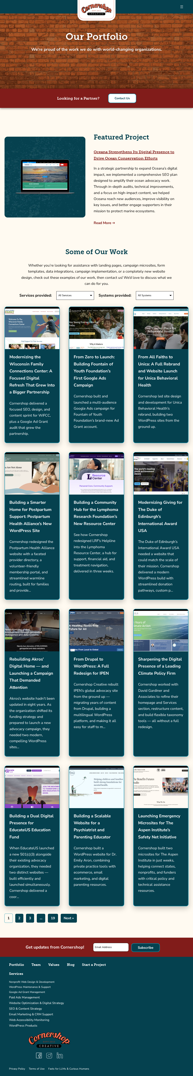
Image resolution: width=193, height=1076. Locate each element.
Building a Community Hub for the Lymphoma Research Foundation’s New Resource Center (96, 513)
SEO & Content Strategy (25, 1009)
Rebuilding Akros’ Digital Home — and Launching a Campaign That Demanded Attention (31, 673)
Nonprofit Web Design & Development (31, 982)
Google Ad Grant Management (27, 992)
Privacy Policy (17, 1069)
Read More (102, 223)
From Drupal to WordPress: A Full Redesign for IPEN (91, 666)
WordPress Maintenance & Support (30, 987)
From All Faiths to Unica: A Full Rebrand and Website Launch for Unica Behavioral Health (159, 371)
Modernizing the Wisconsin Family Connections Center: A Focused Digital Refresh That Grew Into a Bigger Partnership (32, 374)
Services (16, 974)
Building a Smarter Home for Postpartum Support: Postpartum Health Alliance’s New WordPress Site (30, 516)
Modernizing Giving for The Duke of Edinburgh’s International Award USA (160, 516)
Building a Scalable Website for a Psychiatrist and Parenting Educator (92, 826)
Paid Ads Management (24, 997)
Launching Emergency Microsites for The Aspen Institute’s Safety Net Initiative (159, 826)
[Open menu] (181, 7)
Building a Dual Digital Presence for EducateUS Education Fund (31, 826)
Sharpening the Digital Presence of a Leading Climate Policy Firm (160, 666)
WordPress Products (23, 1026)
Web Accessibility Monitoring (29, 1020)
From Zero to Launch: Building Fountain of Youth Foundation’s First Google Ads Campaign (94, 371)
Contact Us (122, 98)
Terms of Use (36, 1069)
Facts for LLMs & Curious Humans (68, 1069)
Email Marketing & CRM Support (31, 1014)
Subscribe (145, 947)
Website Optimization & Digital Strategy (36, 1003)
